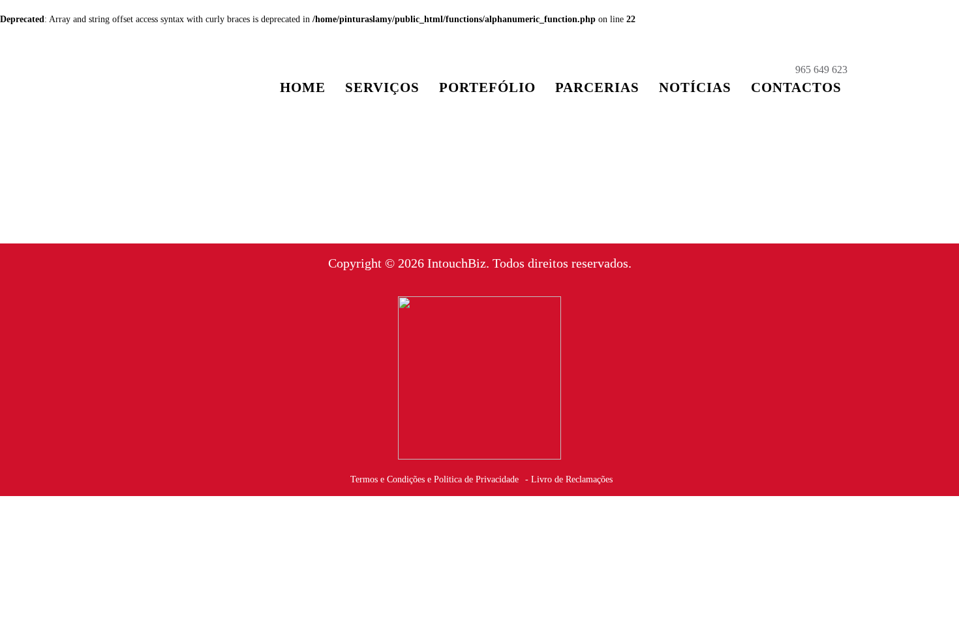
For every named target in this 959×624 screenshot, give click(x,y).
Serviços (382, 87)
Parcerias (597, 87)
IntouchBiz (456, 263)
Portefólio (487, 87)
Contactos (796, 87)
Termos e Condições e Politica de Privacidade (434, 479)
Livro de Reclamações (572, 479)
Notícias (695, 87)
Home (303, 87)
